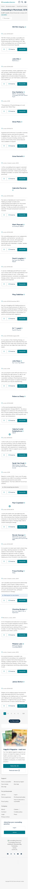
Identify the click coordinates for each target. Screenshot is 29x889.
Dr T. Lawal (16, 328)
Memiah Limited (20, 881)
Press (15, 814)
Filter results (14, 721)
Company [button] (4, 806)
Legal (2, 814)
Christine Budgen (19, 609)
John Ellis (16, 59)
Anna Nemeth (17, 156)
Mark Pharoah (17, 225)
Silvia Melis (16, 122)
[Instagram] (11, 854)
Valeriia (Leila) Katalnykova (17, 430)
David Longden (18, 258)
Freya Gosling (17, 571)
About (3, 809)
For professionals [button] (6, 791)
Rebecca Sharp (18, 396)
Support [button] (3, 778)
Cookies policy (18, 812)
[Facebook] (7, 854)
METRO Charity (18, 27)
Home (2, 6)
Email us (12, 49)
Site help (16, 784)
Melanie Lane (17, 644)
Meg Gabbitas (17, 294)
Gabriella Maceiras (19, 188)
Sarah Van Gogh (18, 463)
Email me (11, 84)
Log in (15, 794)
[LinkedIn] (21, 854)
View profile (22, 49)
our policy (4, 14)
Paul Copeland (18, 503)
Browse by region (10, 6)
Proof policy (4, 801)
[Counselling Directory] (9, 2)
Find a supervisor (6, 797)
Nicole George (18, 535)
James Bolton (17, 682)
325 (23, 713)
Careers (17, 809)
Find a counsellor (6, 781)
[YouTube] (17, 854)
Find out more (14, 770)
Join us (3, 794)
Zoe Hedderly (18, 92)
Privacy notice (5, 817)
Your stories (4, 784)
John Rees (16, 361)
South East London (22, 6)
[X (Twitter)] (14, 854)
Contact (3, 812)
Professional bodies (19, 797)
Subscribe (14, 766)
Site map (3, 786)
